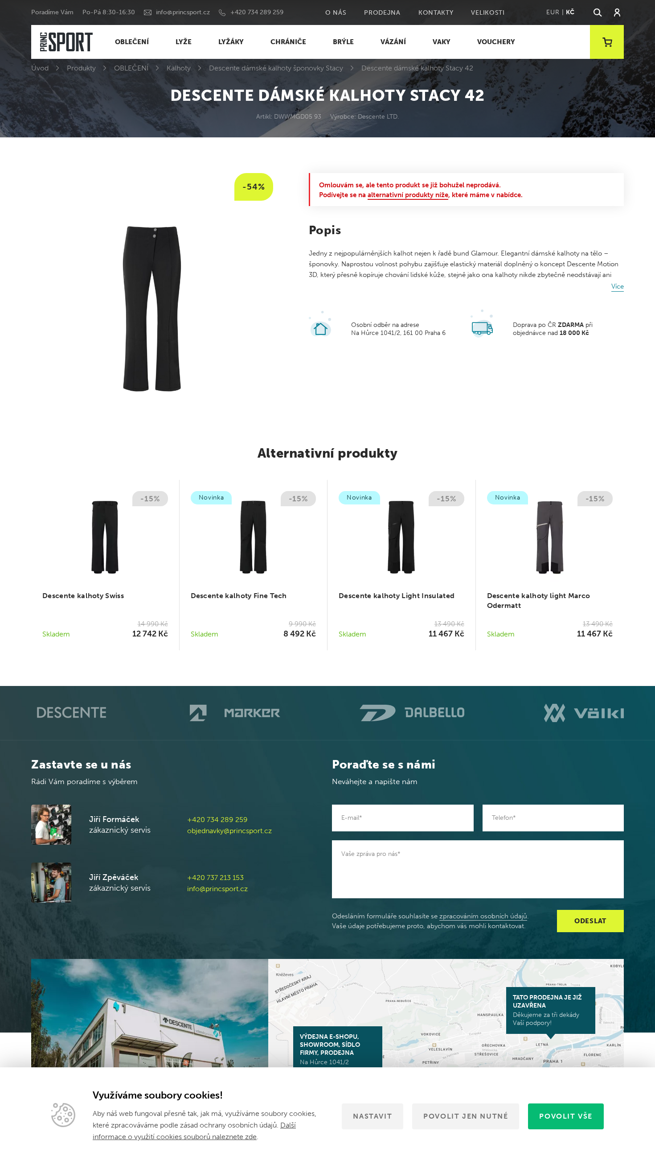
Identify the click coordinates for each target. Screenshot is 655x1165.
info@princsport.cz (183, 12)
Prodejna (382, 13)
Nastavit (372, 1116)
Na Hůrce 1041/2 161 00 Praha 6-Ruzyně (333, 1053)
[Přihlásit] (617, 12)
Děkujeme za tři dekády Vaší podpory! (547, 1010)
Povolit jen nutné (465, 1116)
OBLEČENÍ (132, 42)
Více (617, 286)
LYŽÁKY (231, 42)
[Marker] (235, 713)
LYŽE (184, 42)
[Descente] (70, 713)
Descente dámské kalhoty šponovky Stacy (276, 68)
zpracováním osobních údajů (483, 916)
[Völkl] (584, 713)
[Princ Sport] (66, 42)
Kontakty (436, 13)
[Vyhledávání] (597, 12)
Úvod (40, 68)
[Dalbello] (412, 713)
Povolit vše (566, 1116)
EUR (552, 12)
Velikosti (487, 13)
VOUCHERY (496, 42)
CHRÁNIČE (288, 42)
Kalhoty (179, 68)
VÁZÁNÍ (393, 42)
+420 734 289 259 (256, 12)
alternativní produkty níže (408, 195)
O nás (336, 13)
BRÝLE (343, 42)
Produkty (81, 68)
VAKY (441, 42)
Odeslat (590, 921)
